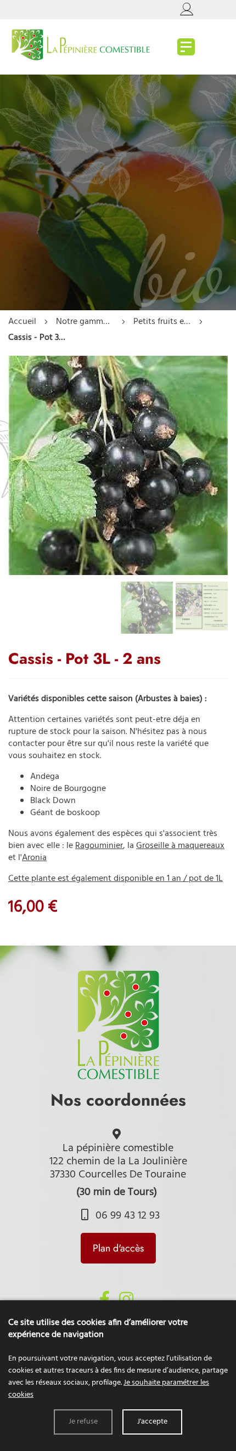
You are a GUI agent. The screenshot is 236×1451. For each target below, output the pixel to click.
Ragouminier (99, 846)
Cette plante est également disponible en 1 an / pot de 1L (115, 879)
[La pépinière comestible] (186, 46)
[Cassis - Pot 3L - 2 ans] (118, 573)
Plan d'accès (118, 1248)
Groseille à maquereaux (180, 846)
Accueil (22, 322)
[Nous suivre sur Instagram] (126, 1299)
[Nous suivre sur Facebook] (104, 1299)
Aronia (34, 858)
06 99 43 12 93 (126, 1216)
